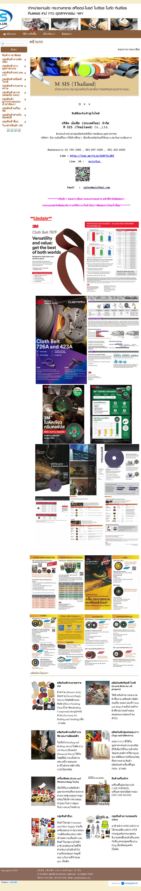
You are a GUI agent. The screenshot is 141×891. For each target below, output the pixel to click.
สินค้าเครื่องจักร (120, 778)
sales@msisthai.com (96, 187)
